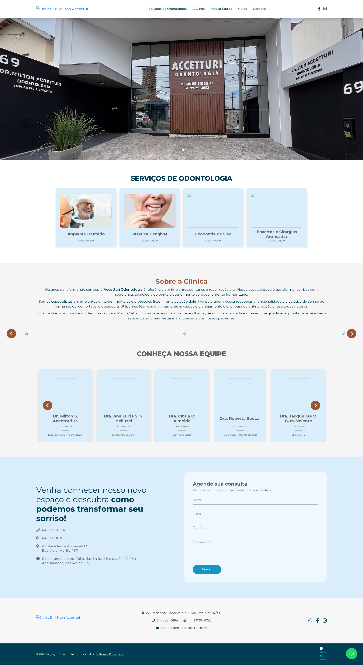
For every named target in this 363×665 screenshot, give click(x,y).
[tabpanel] (181, 89)
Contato (259, 9)
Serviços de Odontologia (168, 9)
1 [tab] (180, 150)
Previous (11, 335)
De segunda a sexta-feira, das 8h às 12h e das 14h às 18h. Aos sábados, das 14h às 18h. (89, 561)
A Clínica (199, 9)
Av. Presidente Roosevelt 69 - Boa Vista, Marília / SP (183, 613)
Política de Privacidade (110, 654)
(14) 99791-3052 (54, 538)
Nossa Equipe (222, 9)
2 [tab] (183, 150)
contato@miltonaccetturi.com (183, 628)
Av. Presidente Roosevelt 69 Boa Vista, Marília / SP (65, 548)
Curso (242, 9)
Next (351, 335)
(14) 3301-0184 (53, 530)
